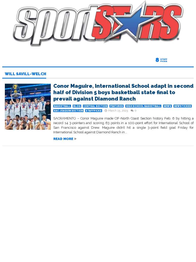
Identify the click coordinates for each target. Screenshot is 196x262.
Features (116, 106)
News (167, 106)
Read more (63, 138)
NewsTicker (182, 106)
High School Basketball (143, 106)
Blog (77, 106)
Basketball (62, 106)
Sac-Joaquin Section (68, 111)
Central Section (95, 106)
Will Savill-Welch (25, 74)
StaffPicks (94, 111)
